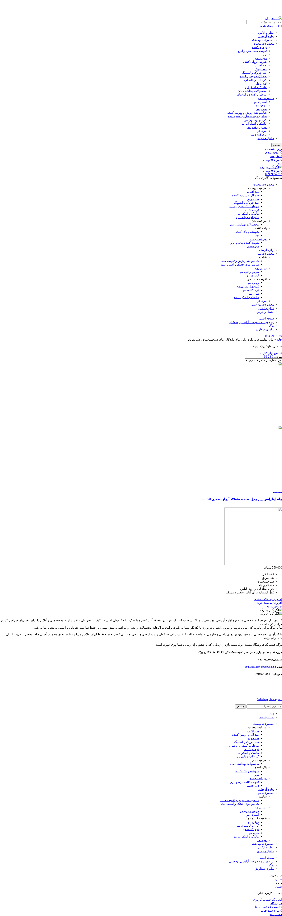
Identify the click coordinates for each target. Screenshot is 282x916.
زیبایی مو (261, 268)
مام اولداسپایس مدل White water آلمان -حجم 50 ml (242, 499)
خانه (279, 339)
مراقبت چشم (258, 239)
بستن (278, 879)
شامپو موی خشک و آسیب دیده (247, 116)
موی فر (262, 130)
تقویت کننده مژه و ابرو (252, 50)
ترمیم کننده (259, 47)
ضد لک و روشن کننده (253, 76)
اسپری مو (260, 101)
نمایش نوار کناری (271, 353)
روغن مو (261, 105)
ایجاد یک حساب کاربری (267, 899)
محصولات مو (266, 98)
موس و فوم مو (257, 127)
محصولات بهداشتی (262, 40)
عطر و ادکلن (266, 32)
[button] (269, 602)
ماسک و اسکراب (256, 87)
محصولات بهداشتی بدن (252, 90)
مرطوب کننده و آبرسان (252, 94)
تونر (264, 54)
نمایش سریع (274, 606)
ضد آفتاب (261, 65)
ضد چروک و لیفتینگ (254, 72)
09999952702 (273, 174)
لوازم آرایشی (266, 36)
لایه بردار (261, 83)
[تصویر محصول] (250, 488)
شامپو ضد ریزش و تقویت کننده (247, 112)
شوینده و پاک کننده (255, 61)
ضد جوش (260, 69)
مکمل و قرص (265, 138)
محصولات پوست (263, 43)
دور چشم (261, 58)
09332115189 (273, 335)
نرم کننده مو (259, 134)
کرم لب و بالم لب (255, 80)
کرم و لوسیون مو (256, 120)
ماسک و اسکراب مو (254, 123)
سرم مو (261, 109)
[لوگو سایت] (273, 18)
